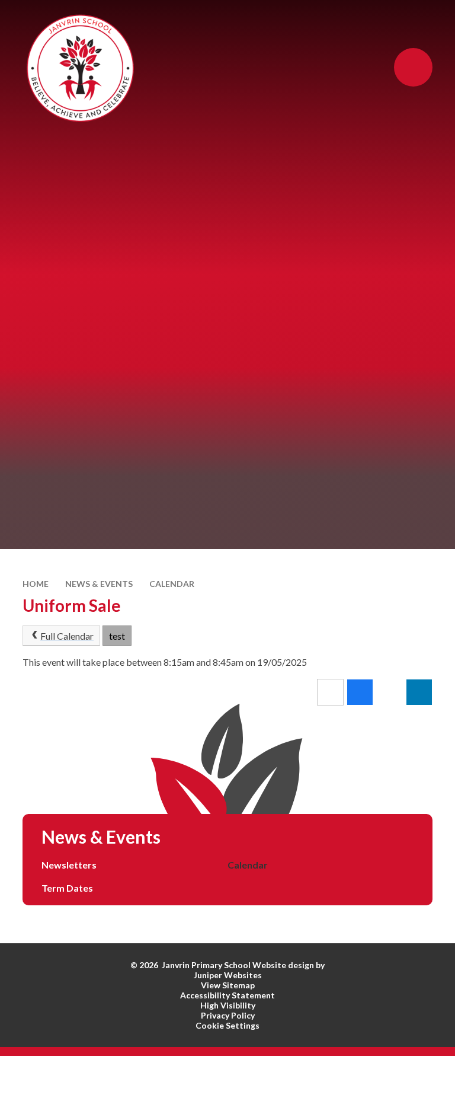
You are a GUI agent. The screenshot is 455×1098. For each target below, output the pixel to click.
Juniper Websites (228, 975)
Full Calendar (67, 635)
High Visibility (227, 1005)
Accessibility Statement (227, 995)
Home (36, 584)
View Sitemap (228, 985)
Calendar (171, 584)
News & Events (99, 584)
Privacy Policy (228, 1015)
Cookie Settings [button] (227, 1025)
